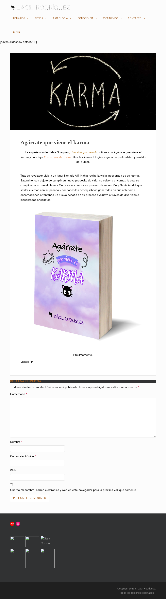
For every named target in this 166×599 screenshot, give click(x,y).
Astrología (60, 18)
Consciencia (85, 18)
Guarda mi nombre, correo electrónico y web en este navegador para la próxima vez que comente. (73, 490)
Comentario (18, 394)
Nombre (16, 441)
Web (13, 470)
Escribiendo (110, 18)
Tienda (39, 18)
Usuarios (19, 18)
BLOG (16, 32)
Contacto (135, 18)
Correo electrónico (23, 456)
